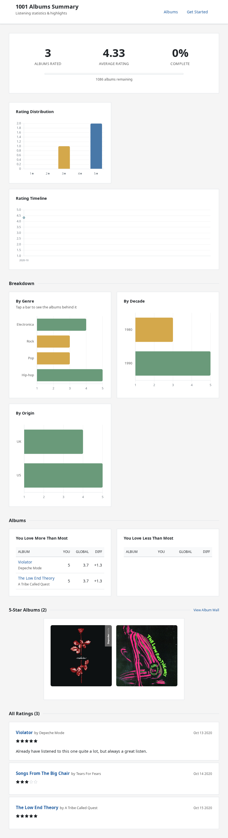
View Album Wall (206, 610)
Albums (171, 11)
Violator (25, 562)
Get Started (197, 11)
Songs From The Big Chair (43, 773)
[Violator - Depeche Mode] (81, 655)
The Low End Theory (36, 578)
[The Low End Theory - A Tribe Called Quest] (146, 655)
